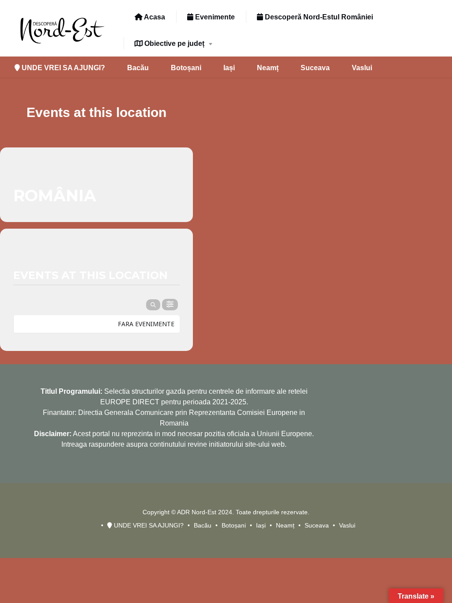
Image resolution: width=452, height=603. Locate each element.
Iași (229, 68)
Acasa (154, 17)
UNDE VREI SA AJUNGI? (62, 68)
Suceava (315, 68)
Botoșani (186, 68)
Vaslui (362, 68)
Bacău (138, 68)
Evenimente (214, 17)
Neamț (268, 68)
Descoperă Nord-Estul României (318, 17)
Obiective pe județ (173, 43)
